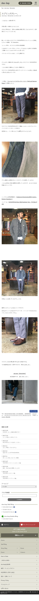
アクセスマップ (5, 584)
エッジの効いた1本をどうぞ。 (10, 436)
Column (22, 552)
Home (3, 540)
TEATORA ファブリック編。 (10, 477)
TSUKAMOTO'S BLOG (8, 512)
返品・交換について (6, 576)
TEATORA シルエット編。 (9, 472)
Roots (22, 548)
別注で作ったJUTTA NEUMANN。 (11, 451)
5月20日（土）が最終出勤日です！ (12, 431)
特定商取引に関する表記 (7, 572)
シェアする (34, 411)
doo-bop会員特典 (5, 564)
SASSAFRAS (28, 413)
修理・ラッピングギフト (7, 568)
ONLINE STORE (26, 3)
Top (2, 8)
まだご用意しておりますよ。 (10, 446)
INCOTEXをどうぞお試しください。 (12, 441)
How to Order (4, 556)
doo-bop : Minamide (10, 8)
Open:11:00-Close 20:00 (19, 530)
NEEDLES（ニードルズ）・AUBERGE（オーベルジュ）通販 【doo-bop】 (22, 591)
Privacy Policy (5, 580)
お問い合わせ (4, 588)
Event (2, 552)
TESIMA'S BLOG (7, 509)
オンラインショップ (29, 524)
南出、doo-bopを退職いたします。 (12, 467)
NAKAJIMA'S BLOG (8, 507)
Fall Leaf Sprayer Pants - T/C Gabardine (14, 413)
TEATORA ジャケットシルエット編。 (12, 462)
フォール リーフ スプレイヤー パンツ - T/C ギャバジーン (17, 415)
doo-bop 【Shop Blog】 (19, 373)
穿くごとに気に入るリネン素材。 (11, 457)
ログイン (6, 524)
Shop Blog (4, 548)
